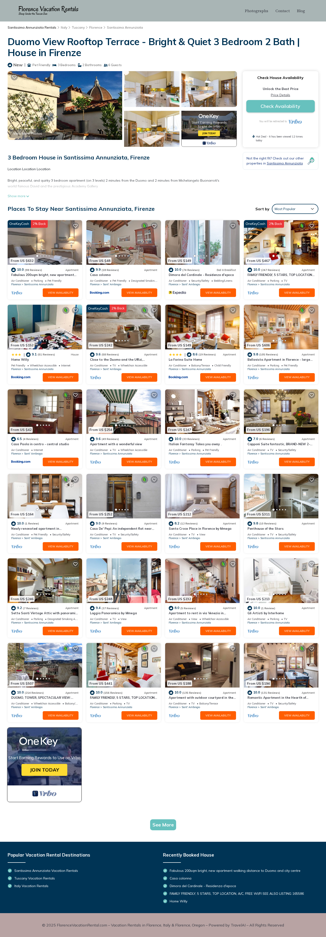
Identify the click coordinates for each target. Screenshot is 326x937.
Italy (64, 27)
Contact (282, 10)
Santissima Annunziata (125, 27)
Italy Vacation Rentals (31, 886)
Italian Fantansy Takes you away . (195, 444)
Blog (301, 10)
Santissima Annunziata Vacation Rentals (46, 870)
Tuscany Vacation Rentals (34, 878)
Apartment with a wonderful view (116, 444)
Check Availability (280, 106)
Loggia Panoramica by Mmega (113, 613)
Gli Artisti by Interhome (265, 613)
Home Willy (20, 359)
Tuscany (78, 27)
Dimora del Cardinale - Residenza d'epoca (201, 275)
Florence (95, 27)
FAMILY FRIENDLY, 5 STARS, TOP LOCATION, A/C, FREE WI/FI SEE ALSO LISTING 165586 (237, 893)
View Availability (60, 292)
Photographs (256, 10)
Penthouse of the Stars (265, 528)
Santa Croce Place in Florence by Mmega (200, 528)
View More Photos (27, 133)
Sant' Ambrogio (112, 284)
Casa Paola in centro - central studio (40, 444)
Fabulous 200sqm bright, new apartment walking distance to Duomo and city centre (235, 870)
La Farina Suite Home (185, 359)
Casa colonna (100, 275)
